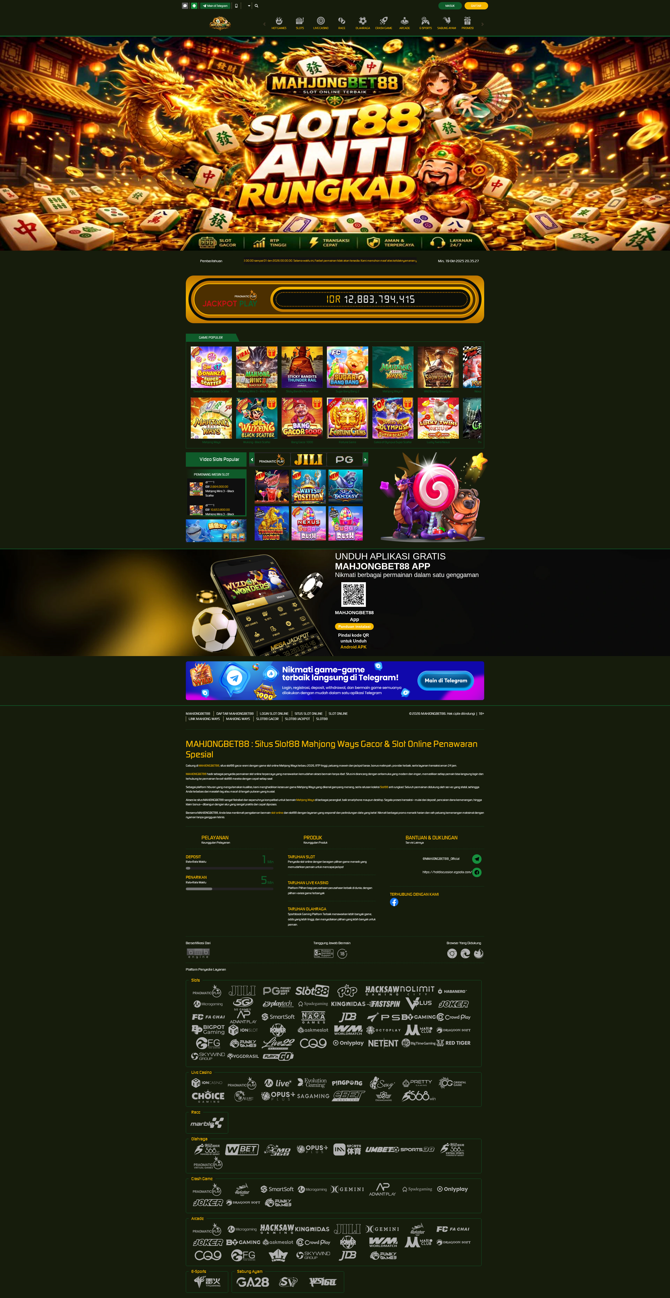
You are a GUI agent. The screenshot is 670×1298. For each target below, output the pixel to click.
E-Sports (426, 28)
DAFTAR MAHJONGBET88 (235, 713)
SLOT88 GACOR (267, 719)
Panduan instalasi (354, 626)
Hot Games (279, 28)
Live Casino (320, 28)
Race (341, 28)
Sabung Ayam (446, 28)
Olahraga (363, 28)
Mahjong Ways (305, 800)
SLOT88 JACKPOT (297, 719)
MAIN (215, 367)
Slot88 (384, 787)
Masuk (450, 6)
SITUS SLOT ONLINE (308, 713)
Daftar (476, 6)
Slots (300, 28)
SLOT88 (322, 719)
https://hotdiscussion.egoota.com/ (447, 872)
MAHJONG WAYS (238, 719)
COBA (275, 481)
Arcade (404, 28)
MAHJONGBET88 (198, 713)
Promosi (467, 28)
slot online (277, 813)
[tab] (272, 459)
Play (248, 304)
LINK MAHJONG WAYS (204, 719)
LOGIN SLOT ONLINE (274, 713)
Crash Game (383, 28)
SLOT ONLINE (338, 713)
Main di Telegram (217, 6)
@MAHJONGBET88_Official (441, 859)
